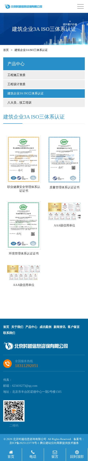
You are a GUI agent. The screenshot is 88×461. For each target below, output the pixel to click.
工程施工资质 (16, 75)
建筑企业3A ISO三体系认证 (25, 93)
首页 (6, 50)
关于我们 (17, 327)
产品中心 (31, 327)
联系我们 (9, 333)
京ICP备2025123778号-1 (24, 443)
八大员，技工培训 (19, 102)
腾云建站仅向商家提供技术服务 (59, 443)
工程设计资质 (16, 84)
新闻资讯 (60, 327)
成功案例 (45, 327)
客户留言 (74, 327)
